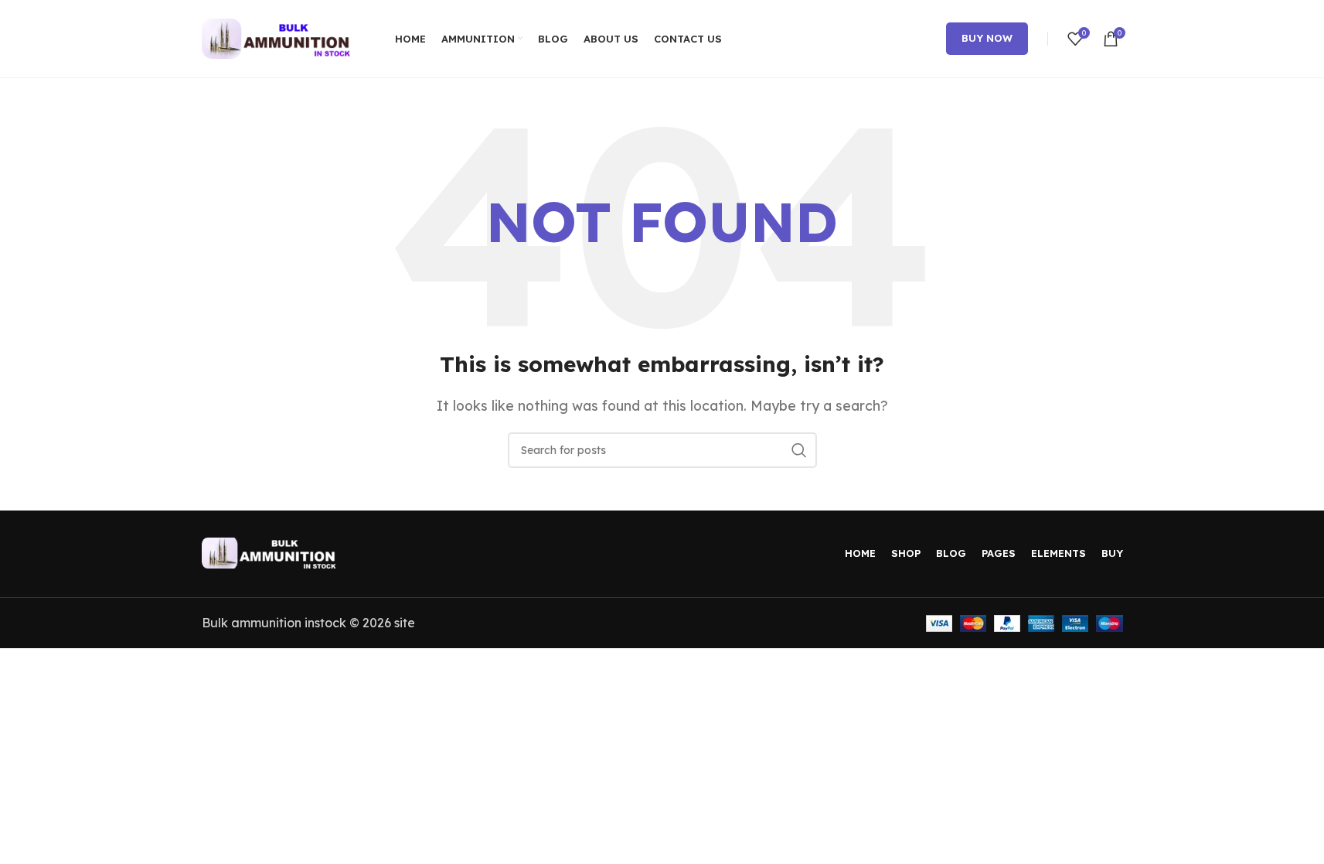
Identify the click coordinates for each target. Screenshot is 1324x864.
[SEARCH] (799, 450)
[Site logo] (279, 37)
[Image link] (271, 551)
